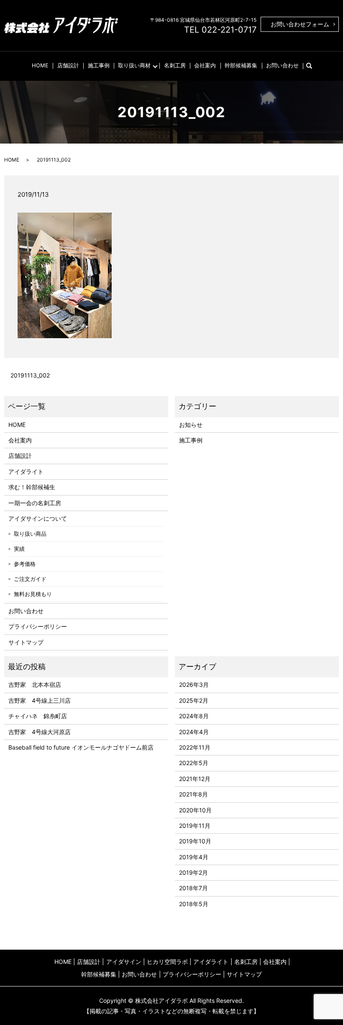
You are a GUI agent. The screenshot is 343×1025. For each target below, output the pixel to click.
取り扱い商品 (30, 533)
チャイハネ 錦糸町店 (37, 715)
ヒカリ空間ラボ (167, 961)
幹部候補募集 (241, 65)
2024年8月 (194, 715)
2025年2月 (193, 700)
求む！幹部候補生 (31, 487)
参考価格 (25, 563)
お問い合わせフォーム (300, 24)
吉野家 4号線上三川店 (39, 700)
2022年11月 (194, 747)
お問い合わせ (282, 65)
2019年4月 (193, 857)
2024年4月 (194, 731)
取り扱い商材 (134, 65)
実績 (19, 548)
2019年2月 (193, 872)
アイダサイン (123, 961)
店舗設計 (68, 65)
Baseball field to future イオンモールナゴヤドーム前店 (81, 747)
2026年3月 (194, 684)
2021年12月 (194, 778)
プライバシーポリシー (37, 626)
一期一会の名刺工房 (34, 502)
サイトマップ (26, 642)
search (313, 65)
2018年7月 (193, 887)
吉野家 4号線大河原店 (39, 731)
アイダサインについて (37, 518)
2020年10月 (195, 810)
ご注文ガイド (30, 578)
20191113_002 (30, 375)
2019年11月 (194, 825)
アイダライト (26, 471)
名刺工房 (175, 65)
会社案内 (205, 65)
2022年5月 (193, 762)
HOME (40, 65)
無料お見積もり (33, 594)
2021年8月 (193, 794)
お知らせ (190, 424)
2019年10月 (195, 841)
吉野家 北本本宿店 (34, 684)
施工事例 (99, 65)
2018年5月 (193, 903)
